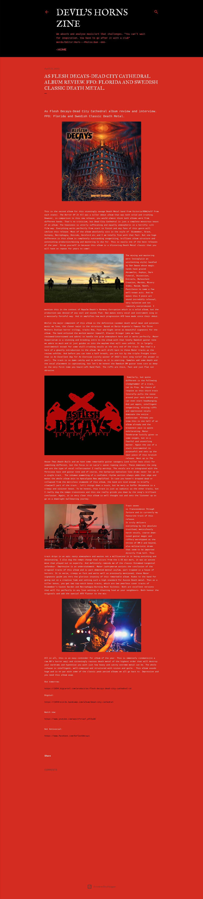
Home (62, 49)
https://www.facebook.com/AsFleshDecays (67, 736)
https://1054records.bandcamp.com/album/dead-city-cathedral (78, 702)
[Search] (156, 11)
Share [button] (47, 755)
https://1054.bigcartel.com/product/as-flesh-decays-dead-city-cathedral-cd (87, 689)
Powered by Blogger (105, 886)
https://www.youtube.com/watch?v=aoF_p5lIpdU (70, 719)
